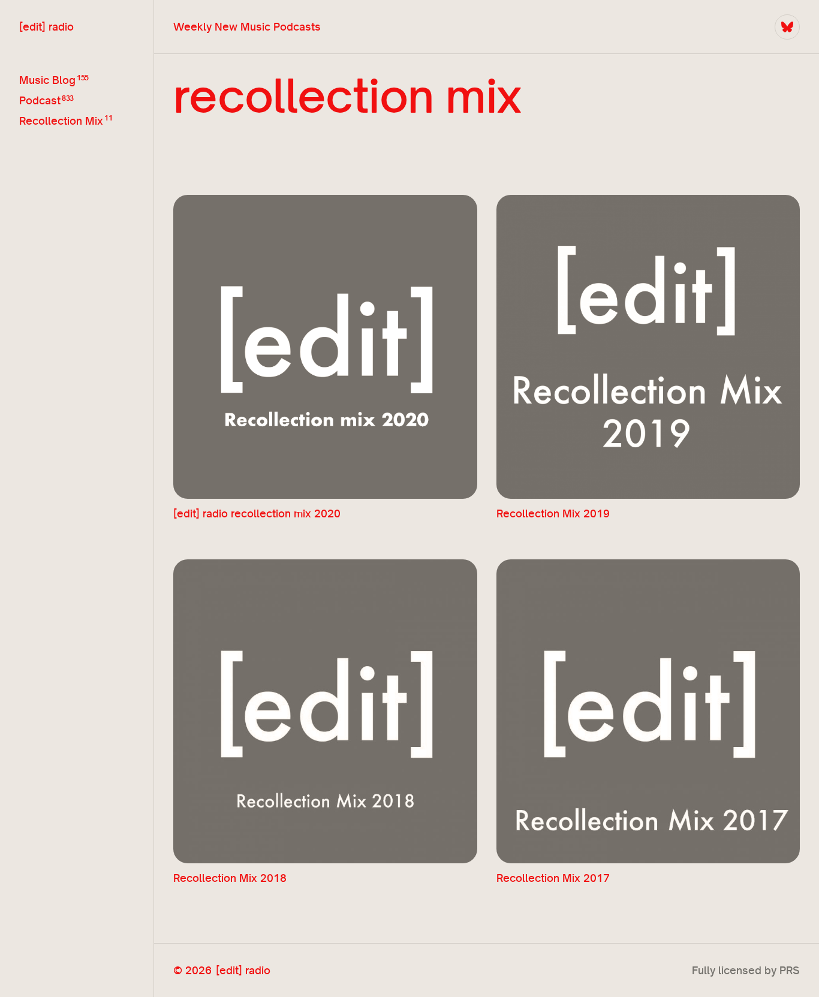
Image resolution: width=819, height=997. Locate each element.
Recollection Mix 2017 (553, 878)
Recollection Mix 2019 (553, 513)
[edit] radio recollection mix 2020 (257, 513)
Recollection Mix (61, 121)
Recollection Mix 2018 (230, 878)
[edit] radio (46, 26)
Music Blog (47, 80)
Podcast (40, 100)
